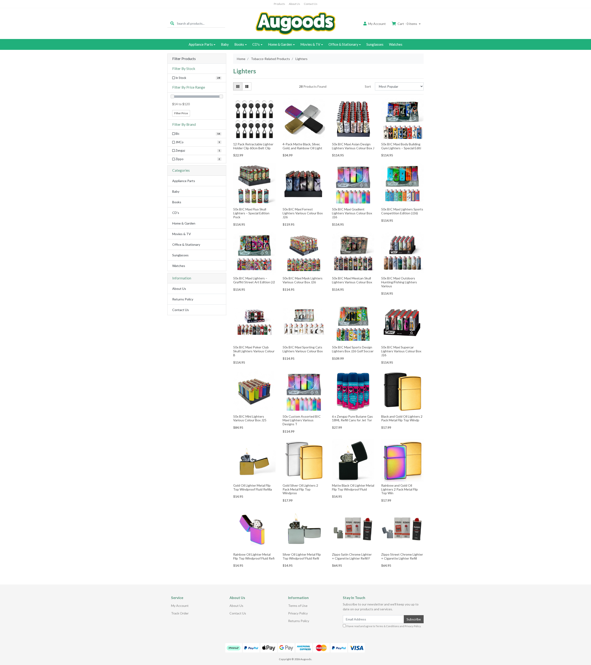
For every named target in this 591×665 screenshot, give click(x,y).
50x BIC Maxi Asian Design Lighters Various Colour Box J (353, 146)
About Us (294, 4)
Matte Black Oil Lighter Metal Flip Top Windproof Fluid (353, 487)
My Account (180, 606)
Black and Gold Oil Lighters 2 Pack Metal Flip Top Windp (401, 418)
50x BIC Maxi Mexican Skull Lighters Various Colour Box (352, 280)
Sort (368, 86)
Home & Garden (280, 44)
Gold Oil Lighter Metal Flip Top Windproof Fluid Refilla (252, 487)
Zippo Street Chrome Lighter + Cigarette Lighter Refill (402, 556)
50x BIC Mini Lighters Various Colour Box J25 (249, 418)
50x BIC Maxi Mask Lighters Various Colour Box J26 (303, 280)
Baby (225, 44)
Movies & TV (310, 44)
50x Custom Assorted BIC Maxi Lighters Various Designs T (302, 420)
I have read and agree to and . (383, 626)
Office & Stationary (343, 44)
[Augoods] (295, 23)
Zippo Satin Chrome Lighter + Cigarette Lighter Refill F (352, 556)
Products (279, 4)
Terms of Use (298, 606)
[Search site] (172, 23)
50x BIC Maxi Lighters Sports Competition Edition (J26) (402, 211)
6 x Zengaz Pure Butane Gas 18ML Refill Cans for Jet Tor (352, 418)
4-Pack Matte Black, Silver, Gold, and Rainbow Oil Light (302, 146)
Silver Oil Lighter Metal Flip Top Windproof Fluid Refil (302, 556)
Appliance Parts (201, 44)
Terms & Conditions (387, 626)
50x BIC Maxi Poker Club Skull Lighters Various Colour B (253, 351)
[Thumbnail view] (237, 86)
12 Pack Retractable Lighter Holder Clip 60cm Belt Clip (253, 146)
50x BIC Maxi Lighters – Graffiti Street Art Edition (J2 (254, 280)
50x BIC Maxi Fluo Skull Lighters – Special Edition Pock (251, 213)
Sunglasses (374, 44)
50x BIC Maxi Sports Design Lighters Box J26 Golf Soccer (353, 349)
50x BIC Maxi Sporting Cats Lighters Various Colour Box (303, 349)
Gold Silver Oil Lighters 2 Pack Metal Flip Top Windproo (300, 489)
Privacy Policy (298, 613)
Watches (395, 44)
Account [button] (377, 24)
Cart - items (407, 24)
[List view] (246, 86)
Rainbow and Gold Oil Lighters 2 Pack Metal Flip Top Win (399, 489)
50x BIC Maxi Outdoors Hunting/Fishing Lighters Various (399, 282)
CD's (256, 44)
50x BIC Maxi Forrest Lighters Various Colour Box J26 (303, 213)
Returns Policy (182, 299)
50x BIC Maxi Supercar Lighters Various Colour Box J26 (401, 351)
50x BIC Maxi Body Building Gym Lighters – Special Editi (401, 146)
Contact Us (310, 4)
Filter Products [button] (184, 59)
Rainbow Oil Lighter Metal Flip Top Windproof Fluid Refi (253, 556)
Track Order (180, 613)
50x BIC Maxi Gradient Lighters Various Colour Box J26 (352, 213)
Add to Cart (254, 137)
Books (239, 44)
